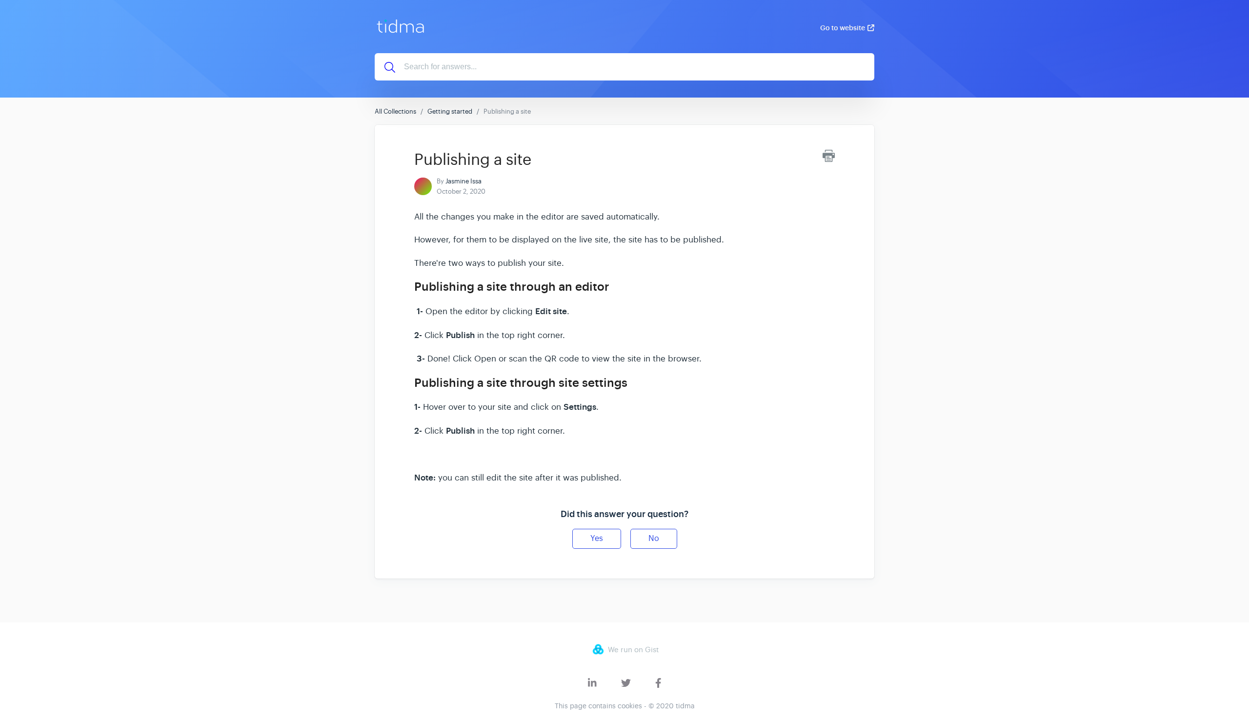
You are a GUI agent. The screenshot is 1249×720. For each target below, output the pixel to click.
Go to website (842, 27)
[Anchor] (618, 286)
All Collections (395, 111)
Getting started (449, 111)
